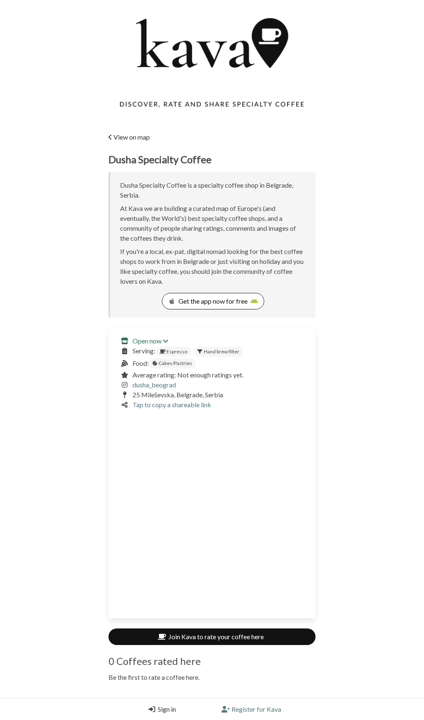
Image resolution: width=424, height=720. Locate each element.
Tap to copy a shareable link (171, 404)
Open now (146, 341)
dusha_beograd (154, 385)
